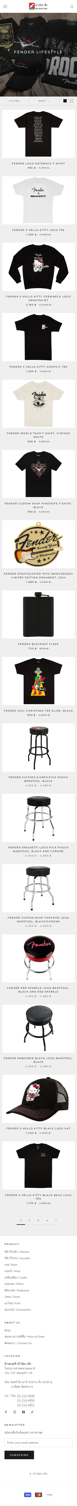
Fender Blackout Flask (38, 644)
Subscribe (19, 1454)
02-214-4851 (26, 1405)
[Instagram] (14, 1411)
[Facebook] (5, 1411)
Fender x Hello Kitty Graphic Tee (38, 366)
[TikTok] (32, 1411)
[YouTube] (23, 1411)
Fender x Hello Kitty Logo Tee (38, 230)
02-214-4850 (26, 1400)
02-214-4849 (26, 1396)
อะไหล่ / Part (12, 1303)
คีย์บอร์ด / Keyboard (16, 1290)
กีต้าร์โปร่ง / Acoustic (17, 1258)
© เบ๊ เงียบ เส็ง (38, 1473)
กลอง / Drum (12, 1297)
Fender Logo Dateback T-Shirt (38, 163)
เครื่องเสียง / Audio (15, 1277)
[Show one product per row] (65, 100)
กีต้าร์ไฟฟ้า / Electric (16, 1252)
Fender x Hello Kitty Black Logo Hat (38, 1128)
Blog (7, 1330)
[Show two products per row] (71, 100)
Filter (14, 100)
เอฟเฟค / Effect (14, 1284)
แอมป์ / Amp (12, 1271)
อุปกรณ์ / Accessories (17, 1309)
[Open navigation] (5, 6)
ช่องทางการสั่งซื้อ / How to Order (24, 1337)
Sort (42, 100)
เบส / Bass (10, 1265)
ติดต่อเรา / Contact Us (18, 1343)
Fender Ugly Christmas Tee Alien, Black (38, 710)
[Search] (72, 6)
